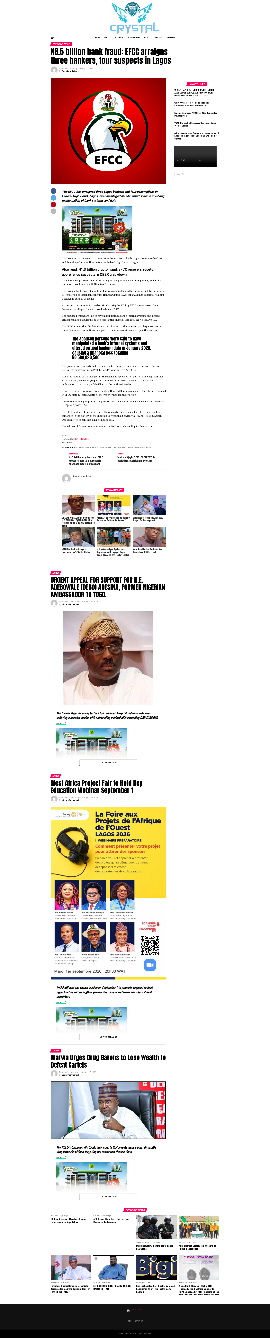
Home (97, 37)
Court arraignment (103, 447)
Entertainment (133, 37)
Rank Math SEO (81, 439)
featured (140, 447)
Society (147, 37)
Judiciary (158, 37)
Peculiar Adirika (69, 71)
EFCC (131, 447)
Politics (119, 37)
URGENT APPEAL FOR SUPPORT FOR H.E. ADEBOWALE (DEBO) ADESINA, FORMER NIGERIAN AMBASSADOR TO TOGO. (194, 93)
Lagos (150, 447)
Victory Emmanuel (70, 604)
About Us (139, 1321)
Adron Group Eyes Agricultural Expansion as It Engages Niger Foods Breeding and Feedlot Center (196, 136)
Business (107, 37)
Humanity (170, 37)
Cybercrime (121, 447)
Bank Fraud (85, 447)
